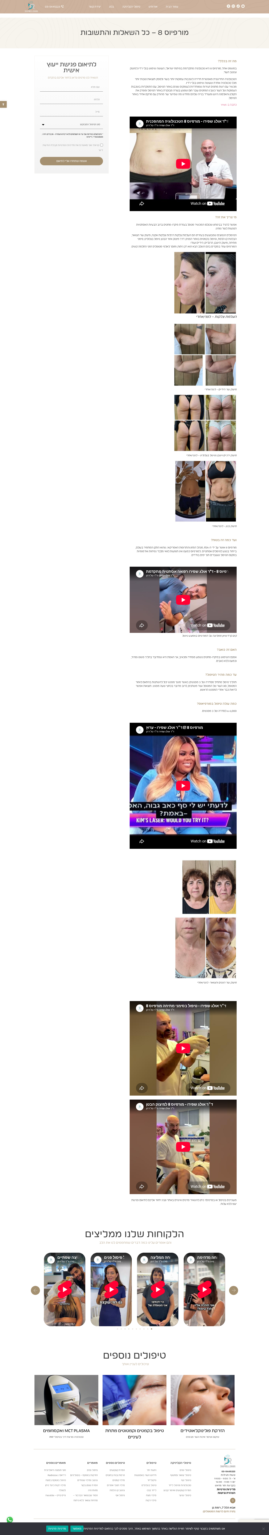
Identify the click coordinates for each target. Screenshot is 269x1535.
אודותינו (153, 6)
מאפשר (77, 1528)
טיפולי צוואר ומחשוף (180, 1475)
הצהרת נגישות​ (226, 1493)
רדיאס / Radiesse (57, 1475)
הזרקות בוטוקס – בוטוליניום (84, 1475)
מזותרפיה (93, 1490)
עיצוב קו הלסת (117, 1490)
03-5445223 (228, 1471)
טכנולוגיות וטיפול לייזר (180, 1485)
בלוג (111, 6)
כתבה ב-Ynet (229, 105)
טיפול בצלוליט (148, 1485)
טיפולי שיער (185, 1495)
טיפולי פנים (185, 1470)
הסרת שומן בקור (89, 1485)
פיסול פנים (92, 1470)
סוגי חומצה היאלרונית (55, 1470)
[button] (3, 104)
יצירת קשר (95, 6)
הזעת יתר (151, 1470)
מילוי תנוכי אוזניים (116, 1485)
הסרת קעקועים (117, 1470)
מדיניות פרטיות (226, 1489)
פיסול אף (120, 1495)
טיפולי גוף (186, 1480)
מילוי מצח (151, 1495)
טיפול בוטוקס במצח (56, 1480)
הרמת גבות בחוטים (115, 1475)
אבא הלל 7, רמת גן (223, 1507)
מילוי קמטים (118, 1480)
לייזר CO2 (151, 1490)
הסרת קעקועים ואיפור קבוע (177, 1490)
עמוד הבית (172, 6)
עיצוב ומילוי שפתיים (87, 1480)
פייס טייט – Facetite (56, 1495)
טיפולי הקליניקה (131, 6)
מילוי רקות (151, 1500)
